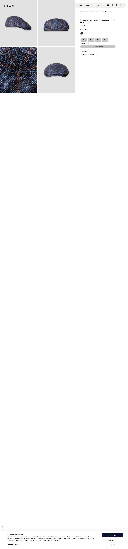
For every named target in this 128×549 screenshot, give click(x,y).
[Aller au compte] (112, 5)
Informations (84, 51)
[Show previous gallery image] (2, 530)
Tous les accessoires (84, 11)
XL (105, 39)
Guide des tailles (85, 43)
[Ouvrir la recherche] (108, 5)
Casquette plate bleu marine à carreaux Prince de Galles (107, 11)
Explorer (97, 5)
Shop (80, 5)
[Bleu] (82, 33)
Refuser (113, 545)
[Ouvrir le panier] (120, 5)
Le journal (88, 5)
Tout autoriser (112, 535)
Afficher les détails (12, 544)
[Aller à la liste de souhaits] (116, 5)
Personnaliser (111, 540)
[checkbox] (114, 21)
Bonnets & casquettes (94, 11)
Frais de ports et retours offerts (89, 54)
